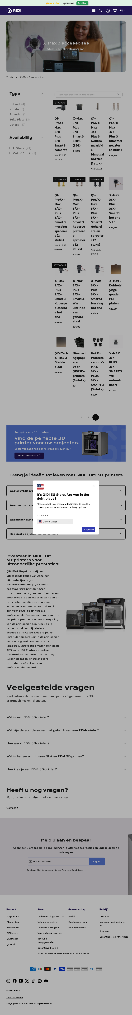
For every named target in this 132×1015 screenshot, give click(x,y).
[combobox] (48, 521)
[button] (93, 486)
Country (43, 515)
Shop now (88, 529)
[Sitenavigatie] (94, 10)
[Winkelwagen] (114, 11)
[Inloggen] (107, 11)
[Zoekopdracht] (100, 11)
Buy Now (82, 3)
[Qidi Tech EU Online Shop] (15, 10)
